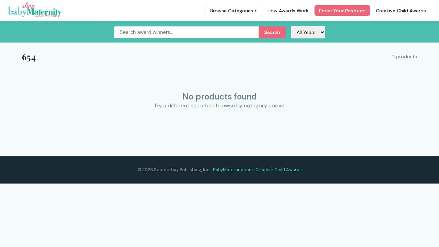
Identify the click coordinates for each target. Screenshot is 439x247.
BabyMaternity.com (233, 170)
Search (272, 32)
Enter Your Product (342, 11)
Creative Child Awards (401, 11)
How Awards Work (288, 11)
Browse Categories (233, 11)
